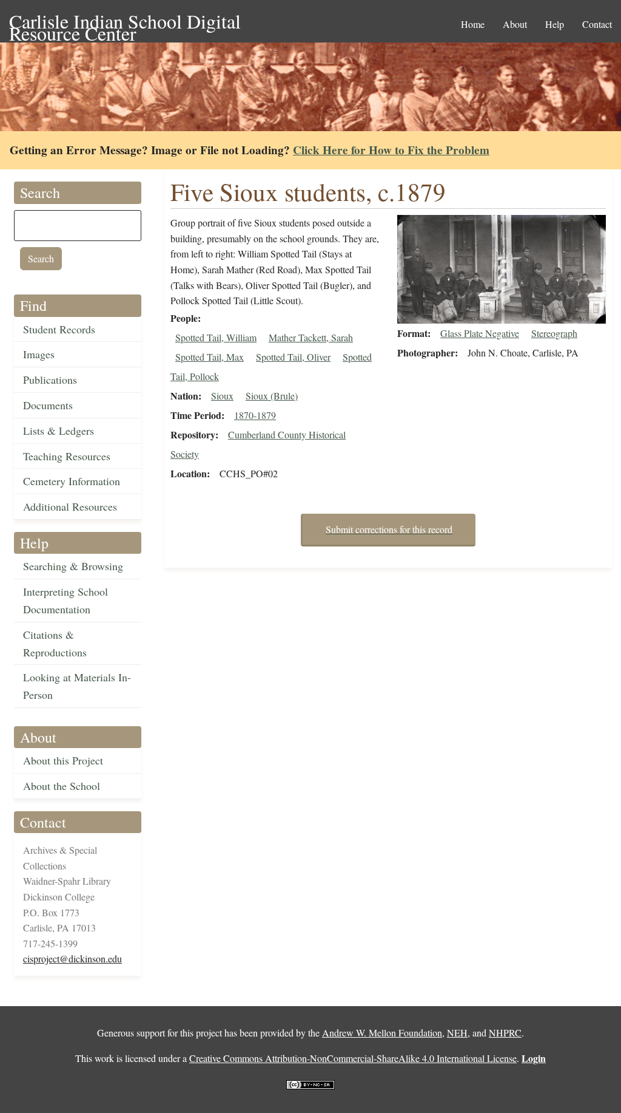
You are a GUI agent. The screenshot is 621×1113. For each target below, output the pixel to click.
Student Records (59, 329)
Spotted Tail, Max (209, 356)
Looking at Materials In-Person (77, 686)
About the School (61, 785)
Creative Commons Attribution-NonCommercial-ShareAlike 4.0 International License (353, 1058)
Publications (50, 379)
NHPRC (505, 1032)
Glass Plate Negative (479, 333)
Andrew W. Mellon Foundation (382, 1032)
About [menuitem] (515, 24)
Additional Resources (70, 506)
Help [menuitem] (554, 24)
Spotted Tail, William (216, 337)
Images (39, 354)
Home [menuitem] (473, 24)
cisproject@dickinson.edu (72, 958)
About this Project (63, 760)
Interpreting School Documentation (65, 600)
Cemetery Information (71, 481)
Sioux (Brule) (272, 395)
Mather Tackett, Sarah (311, 337)
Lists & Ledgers (58, 430)
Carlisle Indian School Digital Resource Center (125, 22)
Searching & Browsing (73, 566)
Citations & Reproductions (55, 643)
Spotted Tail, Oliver (293, 356)
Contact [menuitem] (597, 24)
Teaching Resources (66, 456)
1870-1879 (255, 415)
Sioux (222, 395)
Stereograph (554, 333)
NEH (457, 1032)
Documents (48, 405)
